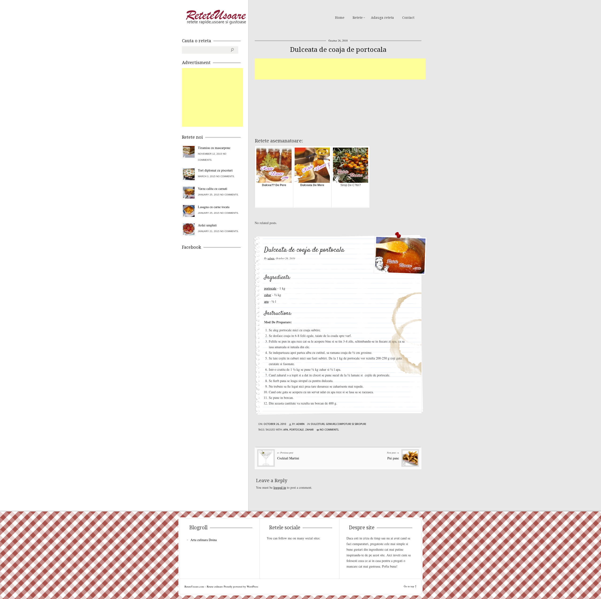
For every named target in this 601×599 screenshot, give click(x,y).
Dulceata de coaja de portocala (338, 49)
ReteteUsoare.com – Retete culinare (215, 17)
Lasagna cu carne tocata (213, 207)
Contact (408, 17)
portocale (270, 288)
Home (339, 17)
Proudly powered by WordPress (241, 586)
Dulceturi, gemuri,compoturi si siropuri (338, 424)
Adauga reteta (382, 17)
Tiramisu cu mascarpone (214, 147)
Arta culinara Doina (203, 540)
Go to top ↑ (410, 586)
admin (271, 258)
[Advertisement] (340, 69)
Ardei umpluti (207, 225)
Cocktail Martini (288, 458)
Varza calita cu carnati (212, 188)
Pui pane (393, 458)
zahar (267, 295)
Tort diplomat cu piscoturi (215, 170)
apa (266, 301)
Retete (358, 17)
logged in (280, 487)
